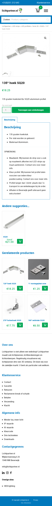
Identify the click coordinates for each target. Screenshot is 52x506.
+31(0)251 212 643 (10, 2)
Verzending (9, 401)
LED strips (16, 26)
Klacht (7, 405)
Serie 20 (35, 26)
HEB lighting (9, 486)
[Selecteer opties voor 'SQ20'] (20, 241)
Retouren (8, 389)
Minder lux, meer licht (13, 419)
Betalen (7, 397)
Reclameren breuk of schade (16, 393)
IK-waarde (9, 427)
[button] (45, 38)
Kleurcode (8, 431)
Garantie (8, 386)
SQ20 (42, 26)
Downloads (9, 439)
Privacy (35, 500)
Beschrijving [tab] (9, 119)
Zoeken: (6, 19)
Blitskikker (27, 503)
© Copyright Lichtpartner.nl (20, 500)
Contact (7, 382)
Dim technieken (11, 435)
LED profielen (26, 26)
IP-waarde (9, 423)
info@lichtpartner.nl (11, 466)
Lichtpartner (6, 26)
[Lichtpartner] (12, 10)
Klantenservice (43, 2)
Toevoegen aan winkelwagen (31, 110)
